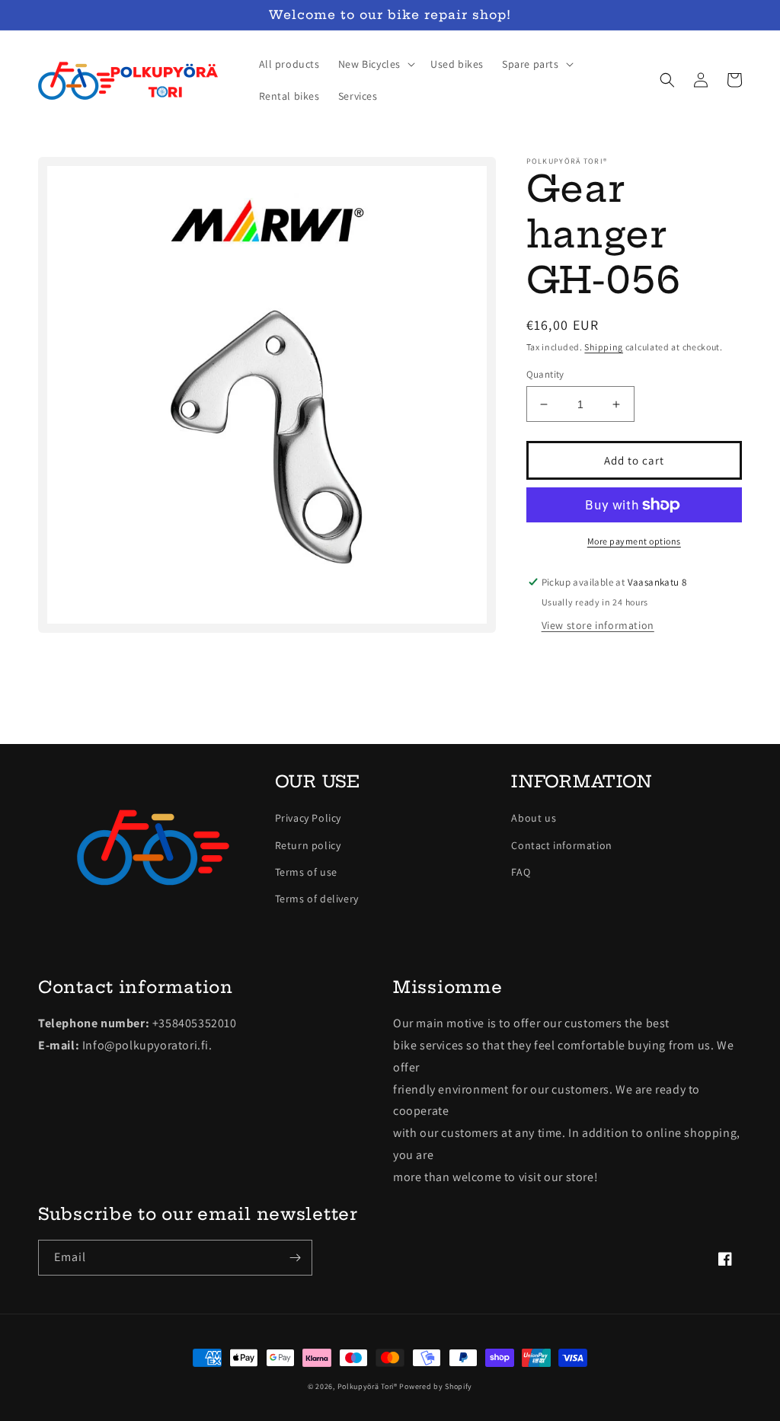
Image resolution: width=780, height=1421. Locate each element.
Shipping (603, 347)
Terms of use (306, 872)
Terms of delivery (317, 898)
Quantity (545, 374)
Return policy (308, 845)
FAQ (520, 872)
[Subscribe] (295, 1258)
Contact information (561, 845)
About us (533, 818)
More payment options (634, 541)
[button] (375, 64)
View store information (598, 625)
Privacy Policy (308, 818)
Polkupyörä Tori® (367, 1386)
